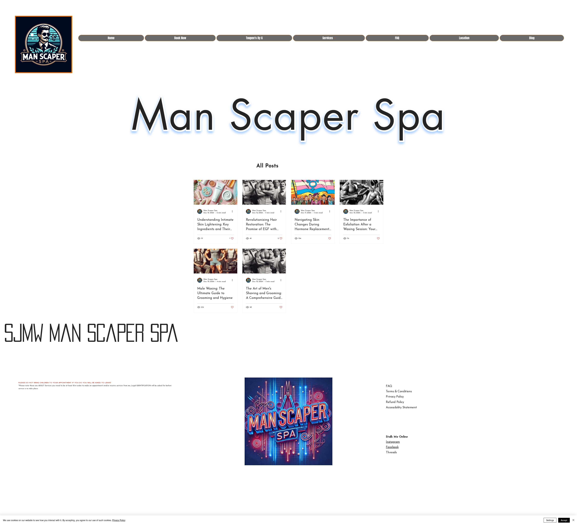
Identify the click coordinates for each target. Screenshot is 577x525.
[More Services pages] (334, 38)
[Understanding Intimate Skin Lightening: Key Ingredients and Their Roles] (215, 192)
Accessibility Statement (401, 407)
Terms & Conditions (399, 391)
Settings (550, 520)
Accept (564, 520)
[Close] (573, 520)
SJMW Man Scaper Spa (91, 333)
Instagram (393, 441)
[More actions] (233, 211)
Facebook (392, 447)
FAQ (389, 386)
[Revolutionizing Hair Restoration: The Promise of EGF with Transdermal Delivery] (264, 192)
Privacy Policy (395, 396)
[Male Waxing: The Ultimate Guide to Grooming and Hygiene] (215, 261)
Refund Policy (395, 402)
